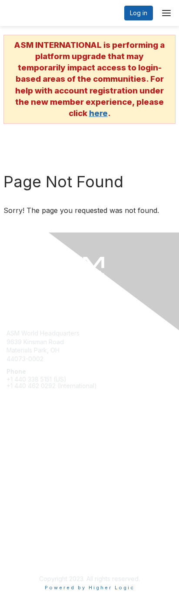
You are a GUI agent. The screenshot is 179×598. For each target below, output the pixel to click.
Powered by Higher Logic (90, 588)
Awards (17, 465)
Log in (138, 13)
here (98, 113)
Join (13, 448)
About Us (20, 548)
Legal (14, 557)
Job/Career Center (34, 474)
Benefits (18, 457)
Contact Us (22, 540)
